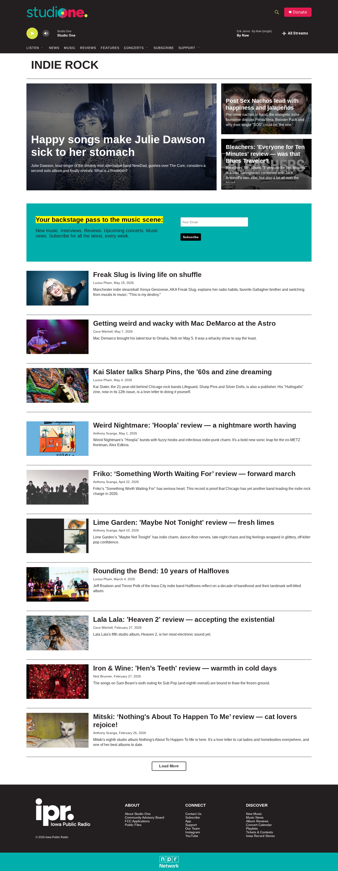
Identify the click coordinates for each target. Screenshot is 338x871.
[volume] (46, 33)
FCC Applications (137, 821)
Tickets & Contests (259, 832)
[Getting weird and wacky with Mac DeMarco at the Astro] (57, 337)
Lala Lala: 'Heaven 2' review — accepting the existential (184, 619)
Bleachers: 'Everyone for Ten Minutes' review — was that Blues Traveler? (265, 154)
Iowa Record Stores (260, 836)
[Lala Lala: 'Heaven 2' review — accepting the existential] (57, 633)
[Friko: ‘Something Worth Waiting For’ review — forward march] (57, 487)
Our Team (192, 828)
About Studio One (138, 814)
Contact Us (193, 814)
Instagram (192, 832)
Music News (255, 817)
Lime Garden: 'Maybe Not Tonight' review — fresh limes (183, 522)
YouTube (191, 836)
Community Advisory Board (144, 817)
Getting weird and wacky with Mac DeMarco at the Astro (184, 323)
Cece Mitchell (103, 331)
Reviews (88, 48)
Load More (169, 766)
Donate (300, 12)
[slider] (53, 33)
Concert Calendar (259, 825)
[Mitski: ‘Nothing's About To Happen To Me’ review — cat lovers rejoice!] (57, 730)
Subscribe (164, 48)
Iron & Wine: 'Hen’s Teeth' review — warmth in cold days (185, 668)
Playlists (252, 828)
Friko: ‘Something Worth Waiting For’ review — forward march (194, 473)
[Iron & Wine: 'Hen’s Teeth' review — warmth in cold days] (57, 681)
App (188, 821)
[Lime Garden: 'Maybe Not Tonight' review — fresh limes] (57, 536)
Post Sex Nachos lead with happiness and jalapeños (262, 104)
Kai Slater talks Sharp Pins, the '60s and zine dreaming (182, 372)
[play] (32, 33)
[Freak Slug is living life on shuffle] (57, 288)
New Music (254, 814)
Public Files (133, 825)
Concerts (134, 48)
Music (69, 48)
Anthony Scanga (105, 433)
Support (186, 48)
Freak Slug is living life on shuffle (147, 274)
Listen (32, 48)
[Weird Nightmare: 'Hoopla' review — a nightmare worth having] (57, 438)
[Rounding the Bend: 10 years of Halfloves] (57, 584)
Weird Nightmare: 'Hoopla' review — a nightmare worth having (194, 425)
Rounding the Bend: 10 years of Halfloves (161, 571)
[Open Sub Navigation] (42, 48)
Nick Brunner (102, 676)
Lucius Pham (102, 283)
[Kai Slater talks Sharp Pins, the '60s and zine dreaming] (57, 385)
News (54, 48)
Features (110, 48)
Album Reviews (257, 821)
